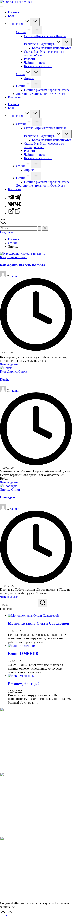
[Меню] (1, 6)
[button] (39, 228)
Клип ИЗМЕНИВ (23, 653)
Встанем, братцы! (23, 683)
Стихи (22, 257)
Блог (3, 257)
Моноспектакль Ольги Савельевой (38, 623)
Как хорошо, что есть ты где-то (22, 265)
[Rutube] (14, 213)
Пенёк (4, 379)
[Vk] (14, 206)
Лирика (12, 257)
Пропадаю (7, 497)
